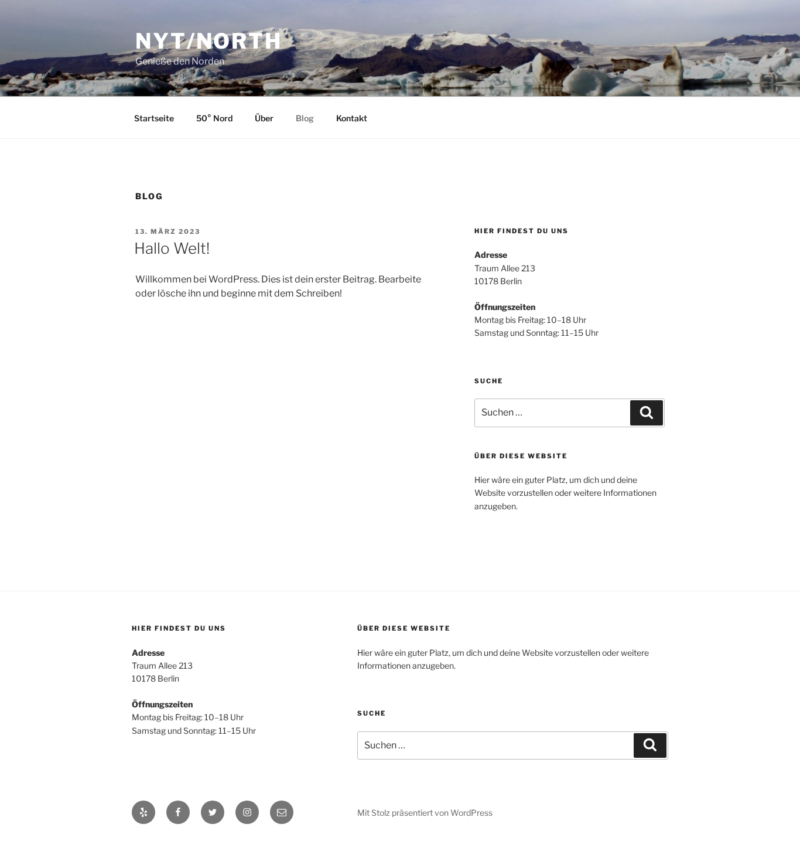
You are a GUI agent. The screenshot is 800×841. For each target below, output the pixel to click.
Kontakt (351, 118)
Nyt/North (208, 41)
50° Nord (214, 118)
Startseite (154, 118)
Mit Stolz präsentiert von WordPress (425, 813)
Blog (305, 118)
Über (264, 118)
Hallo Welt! (172, 248)
